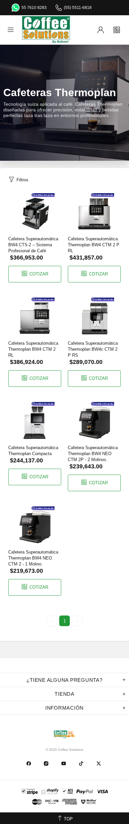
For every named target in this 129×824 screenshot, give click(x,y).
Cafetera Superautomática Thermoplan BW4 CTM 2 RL (33, 349)
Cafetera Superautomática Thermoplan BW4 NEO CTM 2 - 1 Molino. (33, 558)
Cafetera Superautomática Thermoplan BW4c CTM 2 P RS (93, 349)
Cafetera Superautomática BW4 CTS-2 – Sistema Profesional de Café (33, 244)
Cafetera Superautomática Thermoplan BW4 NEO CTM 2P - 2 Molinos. (93, 453)
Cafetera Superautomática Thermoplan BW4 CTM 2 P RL (93, 244)
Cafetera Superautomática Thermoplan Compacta (33, 450)
